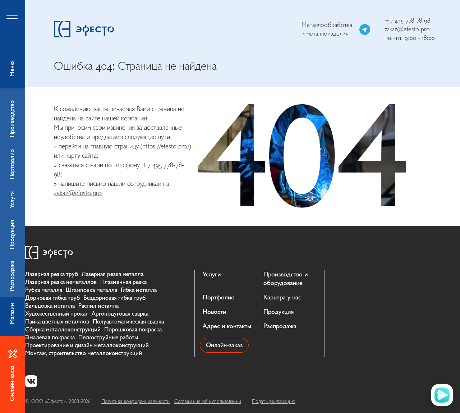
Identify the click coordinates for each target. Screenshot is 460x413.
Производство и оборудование (285, 278)
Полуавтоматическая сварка (128, 321)
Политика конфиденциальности (135, 401)
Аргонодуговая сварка (120, 313)
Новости (214, 312)
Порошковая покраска (133, 329)
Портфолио (219, 297)
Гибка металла (139, 290)
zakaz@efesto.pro (407, 29)
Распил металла (98, 305)
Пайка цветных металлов (57, 321)
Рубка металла (43, 290)
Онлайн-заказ (224, 345)
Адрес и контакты (227, 326)
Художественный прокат (56, 313)
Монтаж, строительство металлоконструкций (83, 353)
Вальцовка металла (50, 305)
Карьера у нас (282, 297)
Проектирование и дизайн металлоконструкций (87, 345)
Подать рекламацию (273, 401)
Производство (12, 118)
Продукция (278, 312)
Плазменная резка (123, 282)
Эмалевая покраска (50, 337)
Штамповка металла (91, 290)
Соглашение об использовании (208, 401)
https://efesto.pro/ (165, 146)
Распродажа (279, 326)
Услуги (212, 274)
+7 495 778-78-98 (407, 21)
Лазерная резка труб (51, 274)
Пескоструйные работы (108, 337)
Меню (12, 69)
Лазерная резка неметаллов (61, 282)
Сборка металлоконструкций (63, 329)
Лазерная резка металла (112, 274)
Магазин (12, 313)
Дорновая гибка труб (52, 298)
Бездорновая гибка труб (114, 298)
